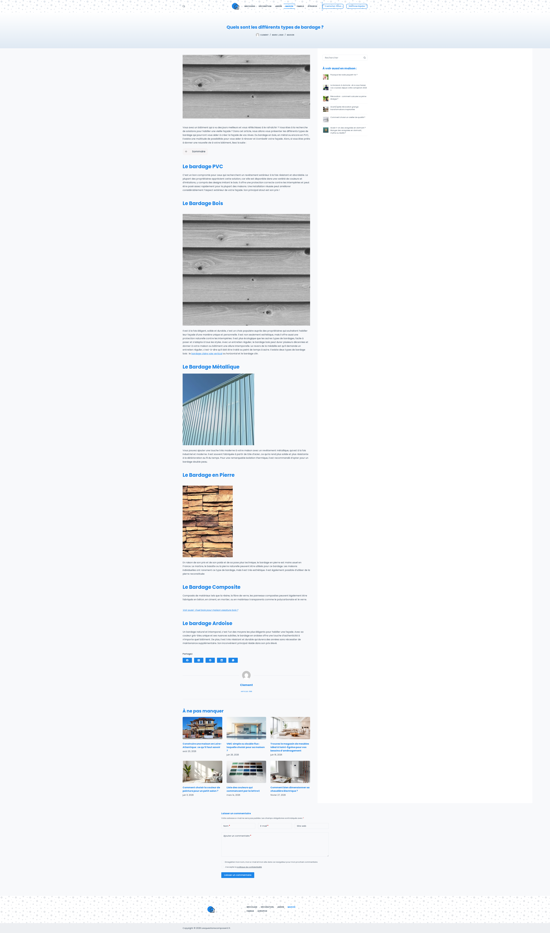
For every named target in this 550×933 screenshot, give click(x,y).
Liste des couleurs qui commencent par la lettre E (243, 789)
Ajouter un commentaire (237, 835)
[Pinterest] (210, 660)
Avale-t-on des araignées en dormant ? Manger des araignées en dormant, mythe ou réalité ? (348, 130)
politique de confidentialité (249, 867)
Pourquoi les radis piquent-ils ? (344, 75)
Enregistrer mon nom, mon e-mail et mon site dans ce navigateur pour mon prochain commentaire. (271, 862)
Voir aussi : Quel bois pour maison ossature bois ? (210, 610)
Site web (301, 825)
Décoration (265, 6)
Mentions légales (357, 6)
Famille (300, 6)
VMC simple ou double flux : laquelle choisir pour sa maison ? (246, 747)
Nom (226, 825)
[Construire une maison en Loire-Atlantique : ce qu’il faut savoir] (202, 728)
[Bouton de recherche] (364, 57)
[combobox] (342, 57)
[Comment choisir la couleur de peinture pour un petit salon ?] (202, 772)
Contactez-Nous (333, 6)
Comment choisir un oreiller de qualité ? (347, 117)
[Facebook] (187, 660)
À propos (312, 6)
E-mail (264, 825)
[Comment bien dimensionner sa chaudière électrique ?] (290, 772)
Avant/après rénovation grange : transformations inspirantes (344, 108)
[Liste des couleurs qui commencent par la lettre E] (246, 772)
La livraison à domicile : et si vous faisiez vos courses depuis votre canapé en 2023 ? (348, 88)
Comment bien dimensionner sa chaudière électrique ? (290, 789)
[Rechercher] (184, 6)
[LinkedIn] (221, 660)
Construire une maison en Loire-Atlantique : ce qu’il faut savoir (202, 745)
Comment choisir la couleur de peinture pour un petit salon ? (201, 789)
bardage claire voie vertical (206, 353)
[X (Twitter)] (198, 660)
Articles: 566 (246, 691)
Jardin (278, 6)
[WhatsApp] (233, 660)
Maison (289, 6)
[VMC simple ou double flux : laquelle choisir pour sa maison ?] (246, 728)
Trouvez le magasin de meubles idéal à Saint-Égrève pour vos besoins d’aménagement (289, 747)
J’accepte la (243, 867)
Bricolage (249, 6)
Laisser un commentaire (237, 875)
